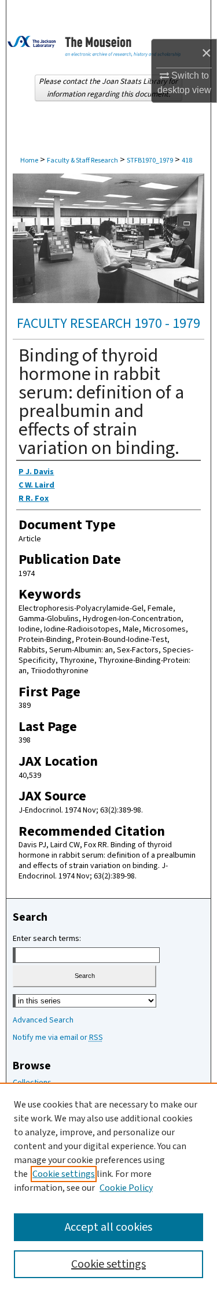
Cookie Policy (126, 1188)
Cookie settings (63, 1174)
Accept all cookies (108, 1227)
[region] (108, 1187)
